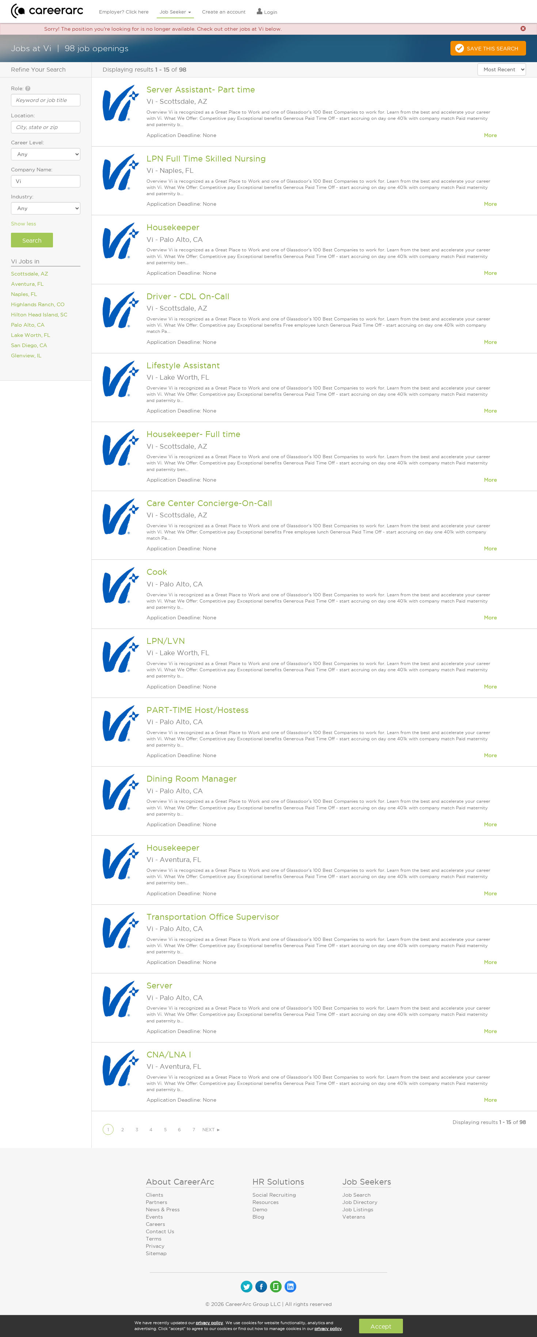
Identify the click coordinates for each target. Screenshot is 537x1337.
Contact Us (160, 1231)
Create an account (223, 11)
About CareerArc (180, 1181)
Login (270, 12)
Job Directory (359, 1202)
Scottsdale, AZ (29, 274)
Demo (259, 1209)
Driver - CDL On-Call (187, 296)
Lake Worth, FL (30, 335)
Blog (258, 1217)
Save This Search (492, 49)
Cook (156, 571)
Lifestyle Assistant (183, 365)
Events (154, 1217)
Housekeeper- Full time (193, 434)
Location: (23, 115)
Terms (153, 1239)
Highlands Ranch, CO (38, 304)
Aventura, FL (27, 284)
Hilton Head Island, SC (39, 315)
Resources (265, 1202)
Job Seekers (366, 1181)
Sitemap (156, 1253)
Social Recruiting (274, 1195)
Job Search (356, 1195)
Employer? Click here (124, 11)
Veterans (353, 1217)
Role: (18, 88)
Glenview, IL (26, 355)
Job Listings (357, 1209)
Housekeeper (172, 227)
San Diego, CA (29, 345)
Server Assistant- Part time (200, 89)
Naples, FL (24, 294)
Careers (155, 1224)
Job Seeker (173, 11)
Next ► (211, 1129)
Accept (380, 1326)
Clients (154, 1195)
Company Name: (32, 169)
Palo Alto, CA (28, 325)
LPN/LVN (165, 641)
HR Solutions (278, 1181)
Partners (156, 1202)
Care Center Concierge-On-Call (209, 503)
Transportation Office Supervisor (212, 916)
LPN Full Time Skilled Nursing (206, 158)
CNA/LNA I (168, 1054)
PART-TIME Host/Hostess (197, 710)
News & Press (163, 1209)
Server (159, 985)
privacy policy (209, 1323)
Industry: (22, 197)
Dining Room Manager (191, 778)
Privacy (155, 1246)
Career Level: (27, 142)
